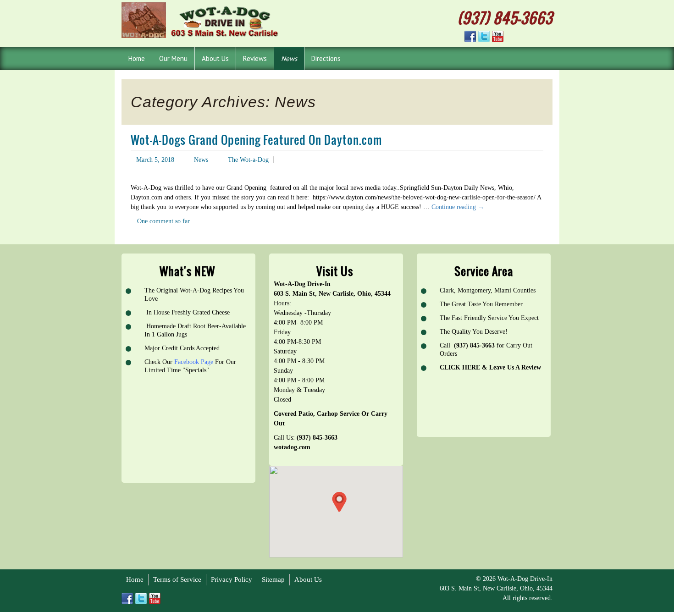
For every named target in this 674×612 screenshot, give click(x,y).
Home (135, 579)
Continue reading (457, 207)
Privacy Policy (231, 579)
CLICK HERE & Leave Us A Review (490, 367)
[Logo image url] (201, 19)
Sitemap (273, 579)
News (201, 159)
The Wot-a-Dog (248, 159)
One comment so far (163, 221)
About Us (308, 579)
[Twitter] (484, 36)
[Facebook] (470, 36)
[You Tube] (497, 36)
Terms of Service (177, 579)
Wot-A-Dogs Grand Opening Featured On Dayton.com (256, 139)
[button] (339, 502)
